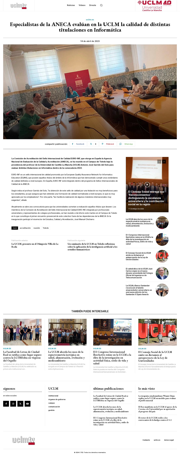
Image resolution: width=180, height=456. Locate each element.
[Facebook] (6, 404)
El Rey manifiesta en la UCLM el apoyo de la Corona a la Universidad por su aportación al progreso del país (157, 409)
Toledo (46, 228)
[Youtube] (27, 404)
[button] (101, 5)
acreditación (25, 228)
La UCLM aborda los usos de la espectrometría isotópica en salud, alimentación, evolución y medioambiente (140, 222)
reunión (36, 228)
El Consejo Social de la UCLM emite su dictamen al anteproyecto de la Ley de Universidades (138, 256)
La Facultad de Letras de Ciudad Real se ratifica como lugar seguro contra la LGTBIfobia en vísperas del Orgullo (22, 356)
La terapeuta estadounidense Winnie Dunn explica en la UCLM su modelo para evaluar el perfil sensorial (157, 398)
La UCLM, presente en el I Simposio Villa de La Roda (34, 245)
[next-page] (164, 162)
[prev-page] (159, 162)
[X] (20, 404)
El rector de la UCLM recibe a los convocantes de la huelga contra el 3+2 (155, 419)
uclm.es (90, 19)
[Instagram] (13, 404)
